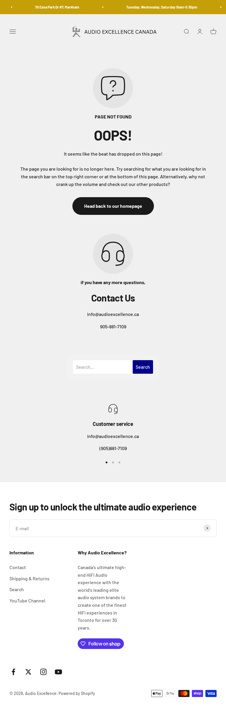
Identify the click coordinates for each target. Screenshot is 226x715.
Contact (17, 567)
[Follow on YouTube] (58, 672)
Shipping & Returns (29, 578)
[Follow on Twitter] (28, 672)
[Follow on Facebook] (13, 672)
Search (16, 589)
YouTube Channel (27, 600)
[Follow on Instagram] (43, 672)
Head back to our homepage (113, 206)
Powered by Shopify (77, 693)
